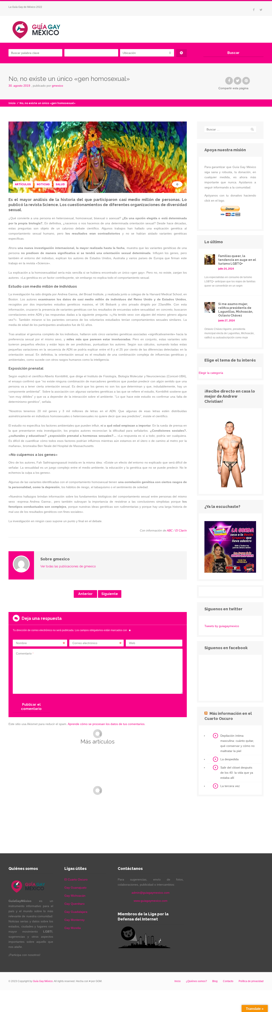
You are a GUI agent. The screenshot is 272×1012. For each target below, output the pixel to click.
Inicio (12, 103)
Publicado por (48, 85)
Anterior (85, 594)
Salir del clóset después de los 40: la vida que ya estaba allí (236, 772)
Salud (60, 184)
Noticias (43, 184)
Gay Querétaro (74, 903)
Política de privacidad (251, 981)
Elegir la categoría (211, 373)
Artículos (23, 184)
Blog (215, 981)
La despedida (229, 759)
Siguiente (109, 594)
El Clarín (181, 530)
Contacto (228, 981)
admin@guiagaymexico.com (151, 892)
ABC (170, 530)
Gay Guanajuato (75, 887)
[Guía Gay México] (40, 29)
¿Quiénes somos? (196, 981)
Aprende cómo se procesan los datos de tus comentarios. (106, 724)
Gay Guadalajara (75, 911)
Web (132, 643)
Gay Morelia (72, 928)
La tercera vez (230, 786)
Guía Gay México (43, 981)
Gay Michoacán (74, 895)
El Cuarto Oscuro (76, 879)
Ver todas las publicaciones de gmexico (68, 566)
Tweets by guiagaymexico (221, 626)
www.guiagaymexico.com (150, 900)
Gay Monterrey (74, 920)
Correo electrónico (84, 643)
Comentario (25, 653)
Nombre (21, 643)
